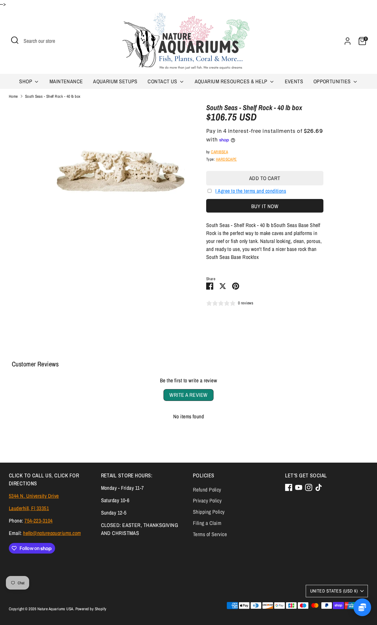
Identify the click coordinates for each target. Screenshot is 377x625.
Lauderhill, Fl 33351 (29, 508)
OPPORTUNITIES (332, 81)
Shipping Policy (209, 511)
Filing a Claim (207, 523)
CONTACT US (163, 81)
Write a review (188, 395)
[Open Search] (15, 40)
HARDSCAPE (226, 159)
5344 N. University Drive (34, 496)
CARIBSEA (219, 151)
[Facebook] (288, 487)
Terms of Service (210, 534)
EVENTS (294, 81)
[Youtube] (298, 487)
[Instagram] (308, 487)
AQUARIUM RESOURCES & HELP (232, 81)
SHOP (26, 81)
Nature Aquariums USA (55, 608)
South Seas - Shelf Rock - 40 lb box (53, 96)
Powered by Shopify (91, 608)
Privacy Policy (207, 500)
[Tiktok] (318, 487)
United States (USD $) (334, 591)
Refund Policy (207, 489)
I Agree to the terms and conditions (250, 191)
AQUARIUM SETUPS (115, 81)
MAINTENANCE (66, 81)
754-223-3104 (38, 520)
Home (13, 96)
